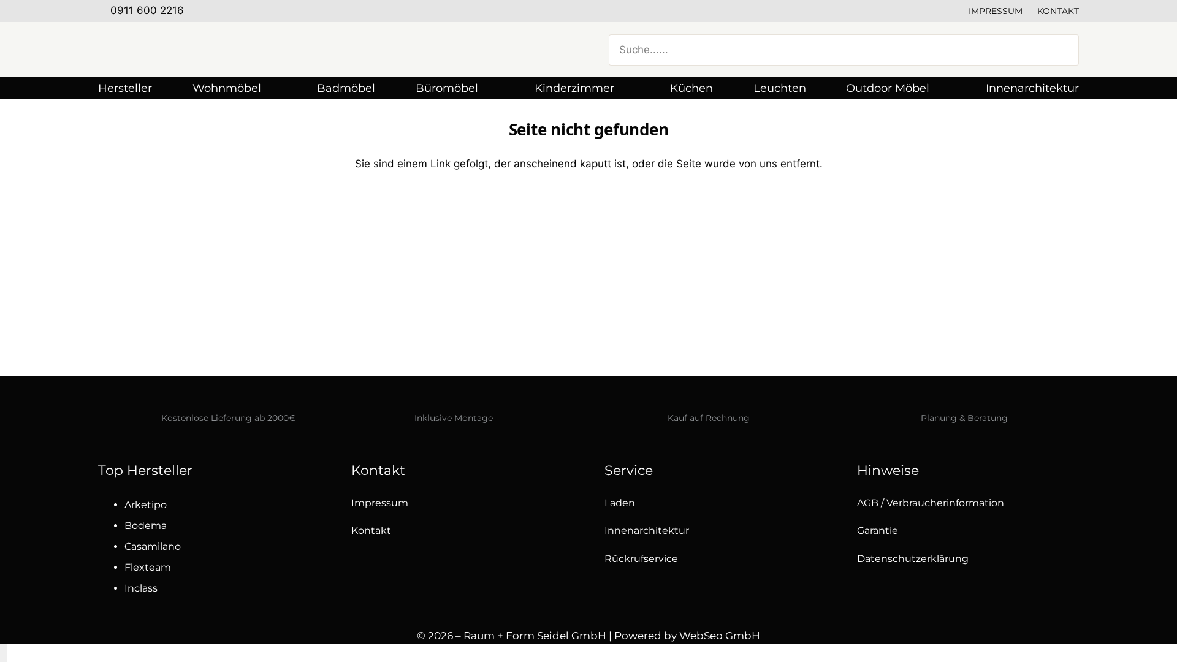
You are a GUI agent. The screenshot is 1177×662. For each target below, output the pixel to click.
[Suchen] (1062, 49)
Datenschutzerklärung (913, 559)
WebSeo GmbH (719, 636)
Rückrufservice (641, 559)
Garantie (877, 530)
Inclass (141, 588)
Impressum (996, 11)
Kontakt (1058, 11)
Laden (619, 503)
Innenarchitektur (646, 530)
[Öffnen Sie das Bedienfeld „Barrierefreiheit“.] (3, 653)
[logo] (220, 49)
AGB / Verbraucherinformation (930, 503)
